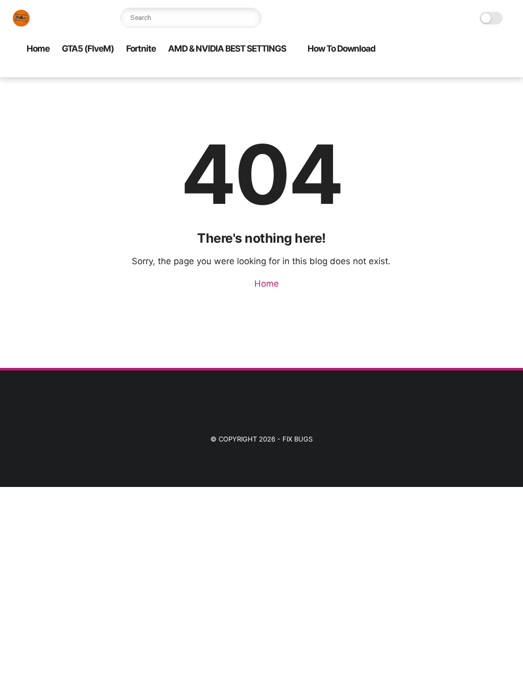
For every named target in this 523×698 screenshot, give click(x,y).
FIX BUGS (297, 439)
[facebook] (325, 69)
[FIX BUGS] (21, 23)
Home (38, 48)
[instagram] (341, 69)
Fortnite (141, 48)
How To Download (341, 48)
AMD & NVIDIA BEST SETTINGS (227, 48)
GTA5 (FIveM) (88, 48)
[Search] (251, 18)
